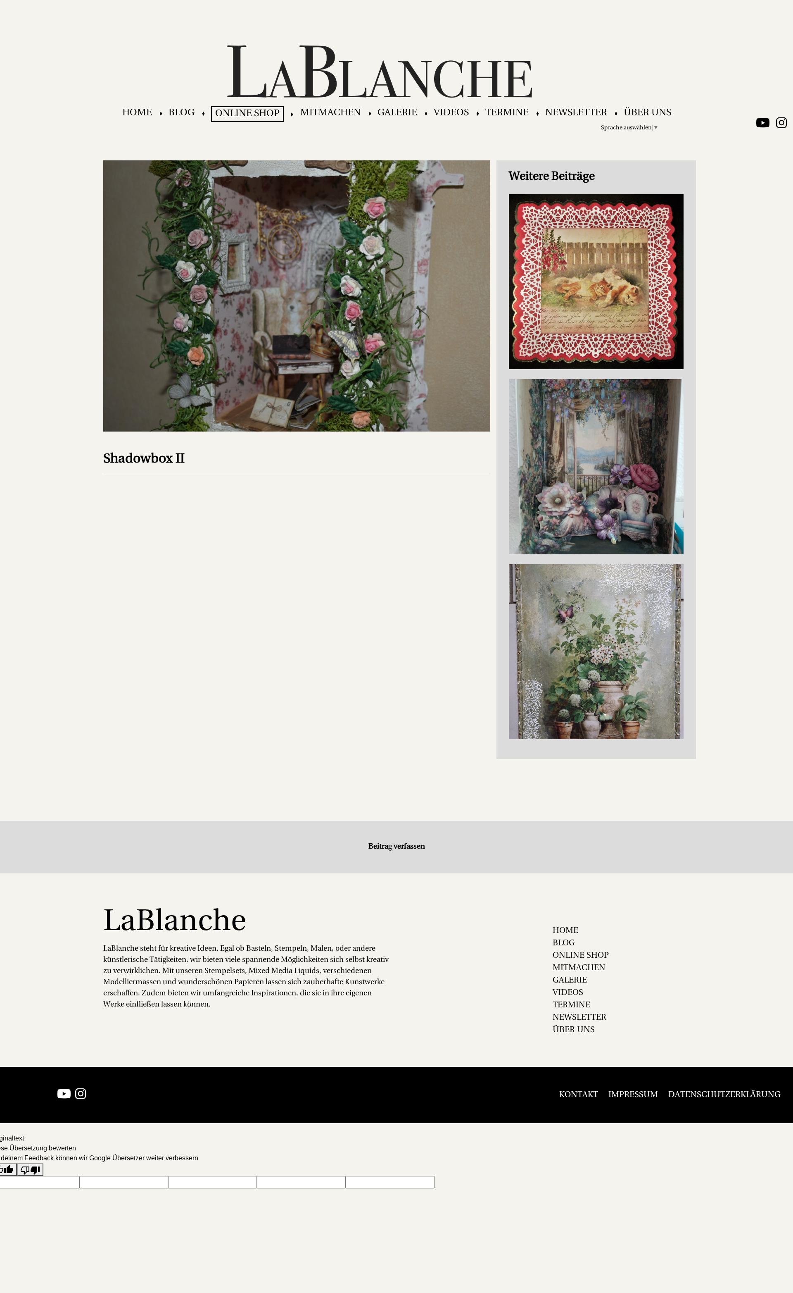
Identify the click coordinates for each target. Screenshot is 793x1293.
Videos (451, 113)
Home (137, 113)
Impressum (633, 1095)
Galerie (397, 113)
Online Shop (247, 114)
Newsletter (576, 113)
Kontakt (578, 1095)
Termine (507, 113)
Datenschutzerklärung (724, 1095)
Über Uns (647, 113)
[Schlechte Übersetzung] (30, 1169)
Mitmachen (330, 113)
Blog (182, 113)
